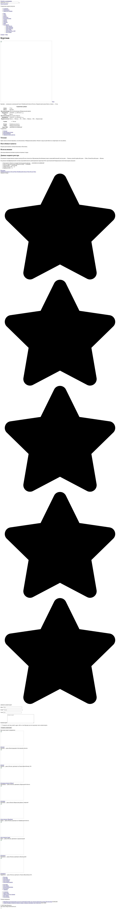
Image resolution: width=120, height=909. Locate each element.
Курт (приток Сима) (5, 837)
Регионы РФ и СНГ (10, 31)
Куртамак (3, 801)
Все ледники (6, 881)
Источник (3, 170)
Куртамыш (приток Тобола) (7, 783)
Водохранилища (7, 18)
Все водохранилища (8, 887)
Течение (5, 131)
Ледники (5, 22)
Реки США (8, 29)
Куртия (2, 765)
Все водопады (6, 879)
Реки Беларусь (9, 28)
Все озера (5, 878)
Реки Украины (9, 27)
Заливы (5, 19)
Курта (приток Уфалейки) (7, 819)
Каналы (5, 21)
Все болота (6, 888)
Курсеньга (3, 855)
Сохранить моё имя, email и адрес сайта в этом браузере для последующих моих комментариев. (24, 725)
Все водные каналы (8, 882)
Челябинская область (5, 171)
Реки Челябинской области (20, 171)
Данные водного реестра (9, 134)
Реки (4, 13)
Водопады (5, 17)
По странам (6, 24)
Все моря (5, 884)
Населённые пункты (8, 132)
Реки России (9, 26)
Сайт (2, 712)
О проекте (5, 8)
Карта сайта (6, 893)
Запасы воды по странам (9, 894)
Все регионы (6, 897)
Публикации (6, 9)
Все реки (5, 877)
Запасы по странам (7, 11)
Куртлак (2, 747)
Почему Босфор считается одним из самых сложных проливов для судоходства (22, 903)
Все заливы (6, 885)
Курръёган (3, 873)
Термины (5, 889)
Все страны (9, 32)
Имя (2, 707)
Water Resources (4, 3)
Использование (7, 133)
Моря (4, 23)
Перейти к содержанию (6, 1)
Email (2, 709)
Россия (12, 171)
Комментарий (4, 722)
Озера (4, 14)
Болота (5, 16)
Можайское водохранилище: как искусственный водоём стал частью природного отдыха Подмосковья (27, 901)
